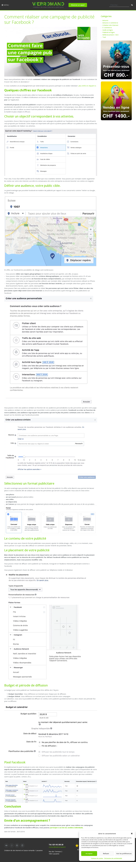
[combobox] (119, 5)
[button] (132, 833)
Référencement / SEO (110, 35)
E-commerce (107, 27)
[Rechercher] (132, 5)
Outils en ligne (107, 30)
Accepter (89, 853)
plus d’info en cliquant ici (87, 86)
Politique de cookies (97, 858)
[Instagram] (12, 845)
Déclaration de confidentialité (113, 858)
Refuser (106, 853)
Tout (104, 37)
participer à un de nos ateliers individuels (66, 828)
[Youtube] (6, 845)
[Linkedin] (22, 845)
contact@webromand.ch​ (57, 847)
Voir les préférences (124, 853)
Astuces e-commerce (110, 23)
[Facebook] (17, 845)
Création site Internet (110, 25)
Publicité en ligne (108, 32)
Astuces (105, 20)
